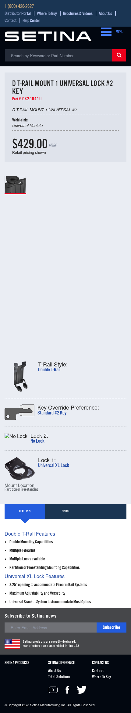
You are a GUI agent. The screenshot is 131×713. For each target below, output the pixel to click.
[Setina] (48, 35)
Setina (34, 705)
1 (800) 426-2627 (19, 6)
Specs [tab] (65, 511)
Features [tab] (24, 511)
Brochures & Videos (78, 14)
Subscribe (111, 627)
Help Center (31, 21)
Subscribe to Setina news (31, 616)
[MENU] (104, 32)
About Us (105, 14)
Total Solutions (59, 677)
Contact (10, 21)
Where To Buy (47, 14)
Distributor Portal (18, 14)
